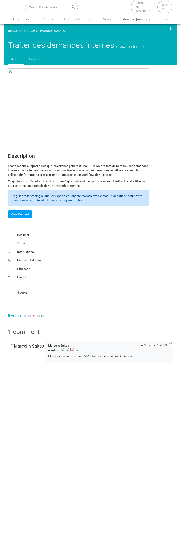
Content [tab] (34, 59)
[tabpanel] (90, 186)
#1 (170, 343)
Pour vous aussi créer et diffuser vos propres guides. (47, 200)
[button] (171, 28)
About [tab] (16, 59)
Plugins (47, 19)
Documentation (76, 19)
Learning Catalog (53, 30)
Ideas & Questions (136, 19)
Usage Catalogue (22, 30)
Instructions (25, 251)
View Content (20, 214)
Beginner (23, 234)
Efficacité (23, 268)
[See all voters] (47, 315)
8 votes (22, 292)
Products (20, 19)
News (107, 19)
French (22, 277)
